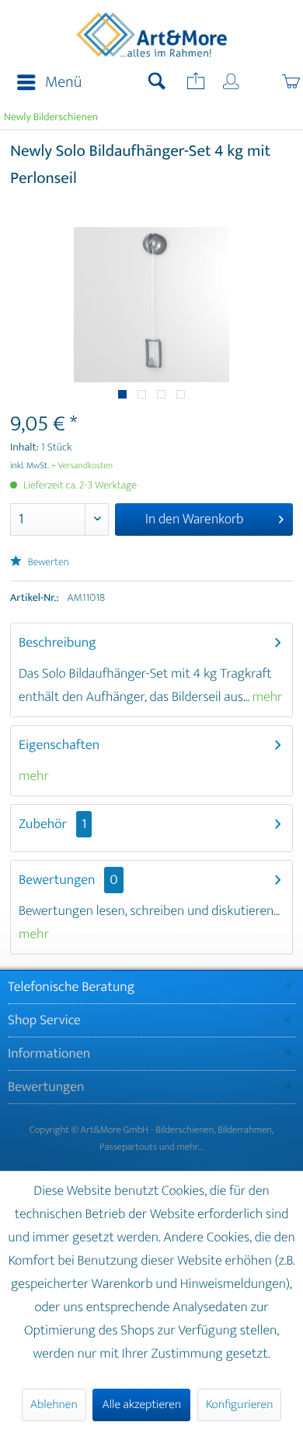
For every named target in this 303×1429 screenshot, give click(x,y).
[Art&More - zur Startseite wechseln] (152, 36)
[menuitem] (44, 82)
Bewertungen (57, 880)
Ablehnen (54, 1404)
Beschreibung (57, 642)
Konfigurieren (239, 1404)
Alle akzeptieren (141, 1404)
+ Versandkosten (82, 466)
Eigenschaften (59, 745)
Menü (63, 82)
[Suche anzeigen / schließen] (156, 82)
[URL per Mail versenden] (194, 82)
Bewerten (47, 562)
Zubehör (52, 824)
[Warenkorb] (274, 82)
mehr (266, 697)
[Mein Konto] (232, 82)
